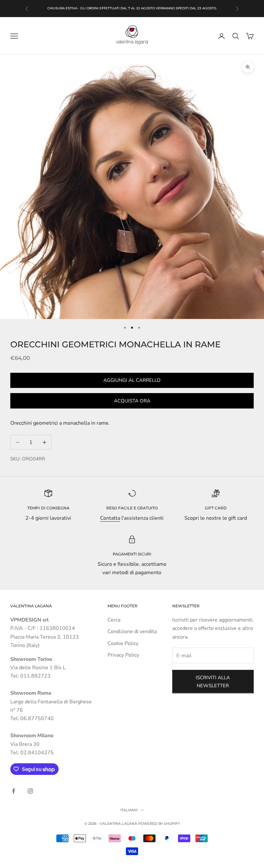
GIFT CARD (216, 508)
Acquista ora (132, 401)
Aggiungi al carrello (132, 380)
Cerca (114, 619)
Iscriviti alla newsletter (213, 681)
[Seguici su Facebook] (13, 791)
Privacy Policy (123, 655)
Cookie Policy (123, 643)
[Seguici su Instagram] (30, 791)
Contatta (110, 518)
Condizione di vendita (132, 631)
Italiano (128, 810)
